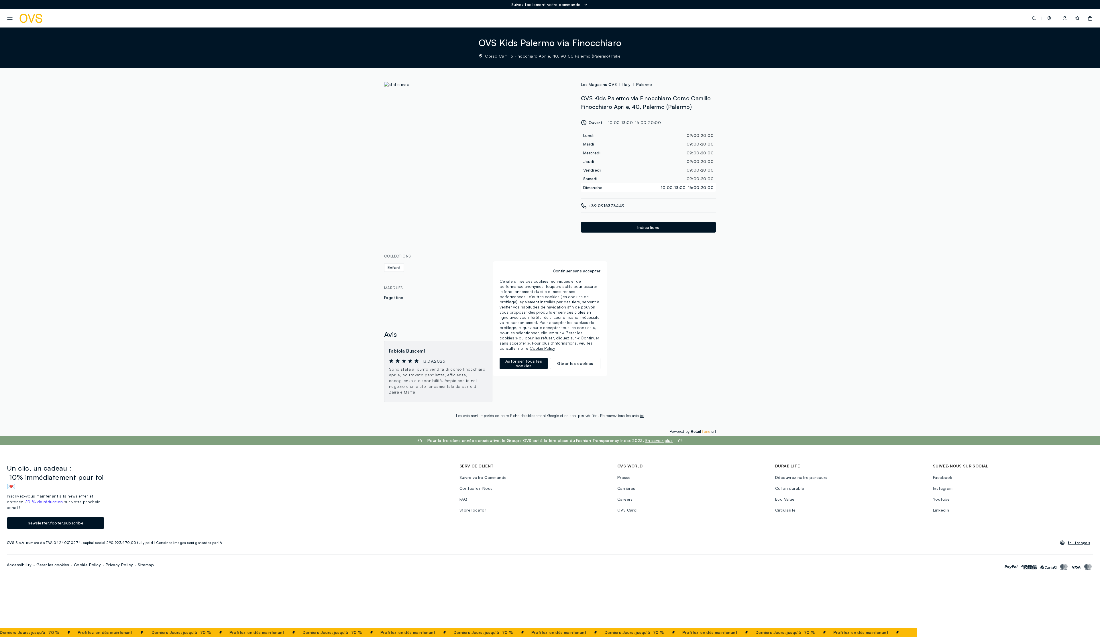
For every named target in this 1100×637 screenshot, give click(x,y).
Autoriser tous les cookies (523, 363)
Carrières (626, 488)
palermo (644, 84)
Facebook (942, 477)
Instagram (943, 488)
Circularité (785, 510)
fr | (1079, 542)
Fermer (901, 632)
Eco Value (785, 499)
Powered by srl (693, 431)
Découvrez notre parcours (801, 477)
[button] (1049, 18)
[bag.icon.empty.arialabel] (1090, 18)
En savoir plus (659, 440)
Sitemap (146, 564)
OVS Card (627, 510)
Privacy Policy (119, 564)
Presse (623, 477)
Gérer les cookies (52, 564)
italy (626, 84)
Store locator (472, 510)
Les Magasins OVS (599, 84)
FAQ (463, 499)
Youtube (941, 499)
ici (642, 415)
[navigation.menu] (10, 18)
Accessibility (19, 564)
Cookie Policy (87, 564)
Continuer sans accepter (576, 270)
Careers (625, 499)
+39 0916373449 (607, 205)
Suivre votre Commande (482, 477)
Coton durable (789, 488)
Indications (648, 227)
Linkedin (941, 510)
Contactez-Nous (476, 488)
